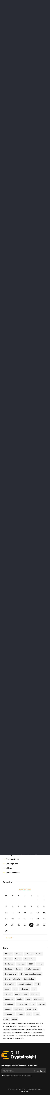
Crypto (18, 969)
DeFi (37, 984)
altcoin (18, 953)
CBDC (31, 964)
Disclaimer (25, 1091)
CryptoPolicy (29, 979)
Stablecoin (18, 1009)
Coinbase (8, 969)
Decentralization (25, 984)
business (21, 964)
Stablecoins (31, 1009)
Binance (8, 959)
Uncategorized (12, 863)
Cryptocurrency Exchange (31, 974)
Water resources (13, 872)
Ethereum (24, 989)
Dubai (7, 989)
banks (38, 953)
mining (20, 999)
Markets (35, 994)
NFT (28, 999)
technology (9, 1014)
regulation (9, 1004)
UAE (29, 1014)
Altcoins (29, 953)
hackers (8, 994)
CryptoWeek (9, 984)
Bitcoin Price (29, 959)
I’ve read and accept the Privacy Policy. (18, 1075)
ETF (15, 989)
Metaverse (9, 999)
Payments (38, 999)
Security (41, 1004)
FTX (34, 989)
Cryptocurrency (11, 974)
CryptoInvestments (12, 979)
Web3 (14, 1019)
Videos (9, 868)
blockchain (9, 964)
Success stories (12, 859)
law (25, 994)
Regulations (22, 1004)
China (40, 964)
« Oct (9, 937)
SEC (32, 1004)
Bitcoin (18, 959)
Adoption (8, 953)
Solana (7, 1009)
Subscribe (38, 1071)
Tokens (20, 1014)
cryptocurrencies (32, 969)
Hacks (17, 994)
